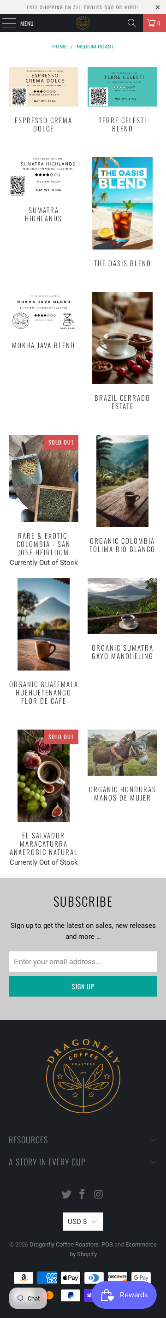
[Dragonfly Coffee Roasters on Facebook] (82, 1195)
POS (107, 1244)
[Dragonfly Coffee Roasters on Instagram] (99, 1195)
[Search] (132, 23)
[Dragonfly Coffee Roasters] (83, 23)
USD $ (77, 1221)
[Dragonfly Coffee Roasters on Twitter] (66, 1195)
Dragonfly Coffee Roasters (64, 1244)
